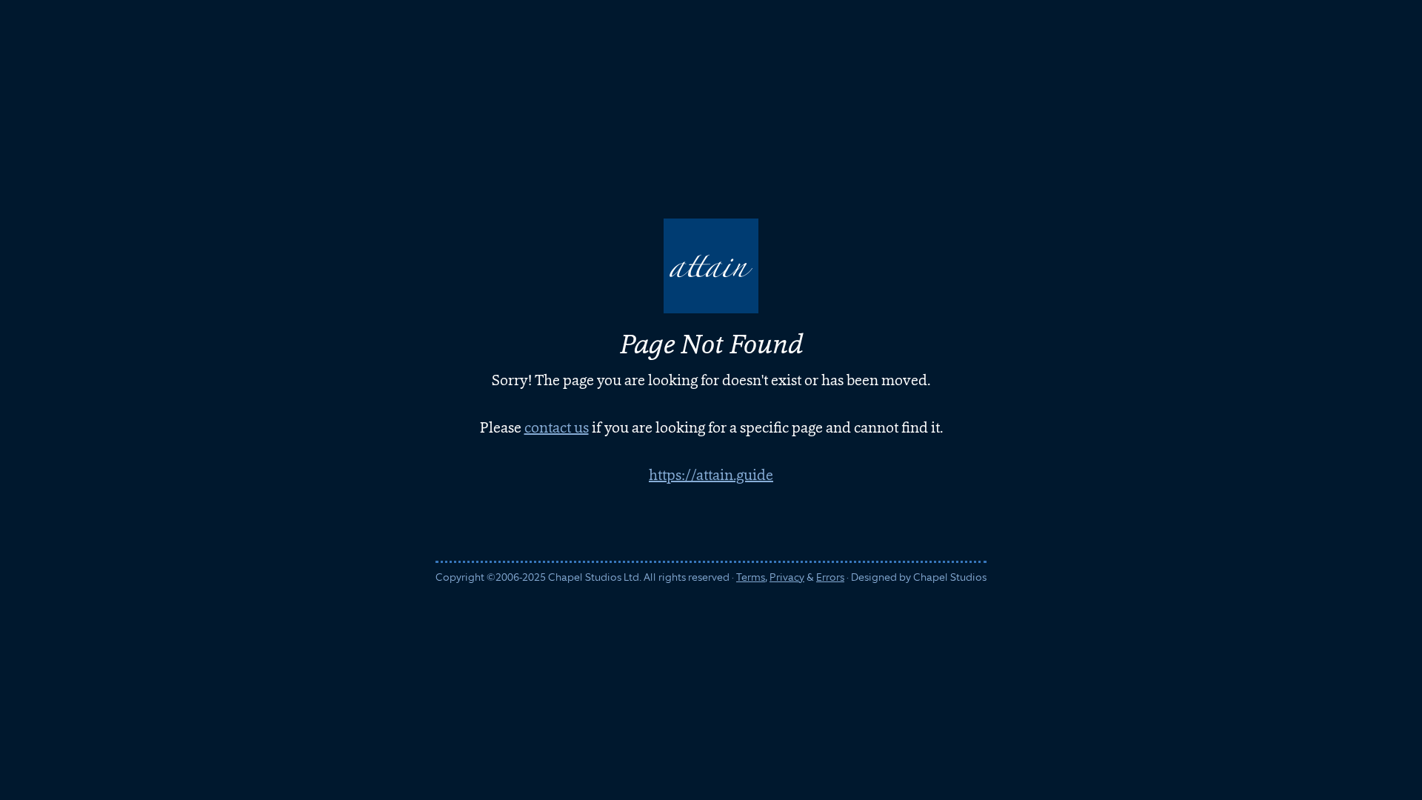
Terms (750, 577)
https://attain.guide (711, 474)
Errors (830, 577)
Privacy (787, 577)
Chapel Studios (950, 577)
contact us (556, 427)
